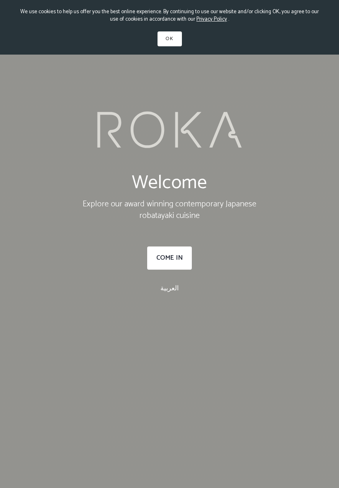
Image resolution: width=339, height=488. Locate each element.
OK (170, 39)
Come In (169, 257)
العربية (169, 288)
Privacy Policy (211, 19)
